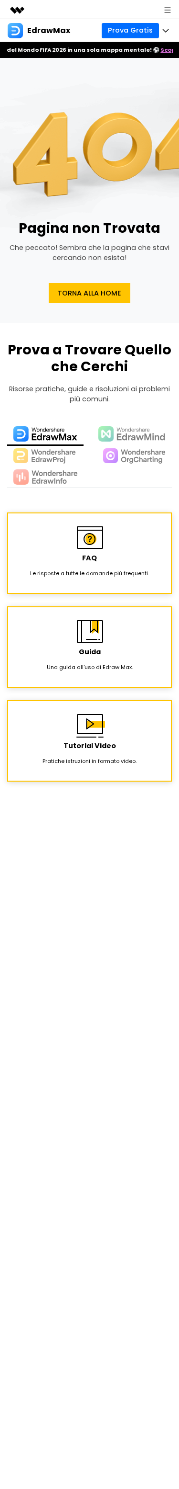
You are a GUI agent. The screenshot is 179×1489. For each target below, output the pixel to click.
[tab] (45, 434)
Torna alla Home (89, 293)
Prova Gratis (130, 30)
